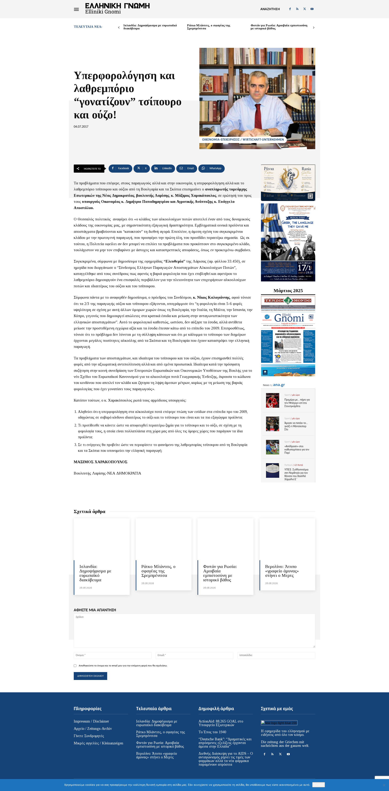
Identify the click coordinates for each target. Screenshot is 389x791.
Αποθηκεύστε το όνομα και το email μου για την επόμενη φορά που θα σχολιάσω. (123, 665)
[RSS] (297, 9)
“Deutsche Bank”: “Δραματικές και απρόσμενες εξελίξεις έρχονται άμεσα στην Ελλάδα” (225, 742)
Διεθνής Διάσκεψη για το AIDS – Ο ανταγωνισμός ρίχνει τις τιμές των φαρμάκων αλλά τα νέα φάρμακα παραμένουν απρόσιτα (226, 758)
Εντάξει (318, 784)
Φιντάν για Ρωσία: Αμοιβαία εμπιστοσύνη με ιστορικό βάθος (279, 27)
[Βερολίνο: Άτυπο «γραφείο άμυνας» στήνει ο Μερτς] (287, 539)
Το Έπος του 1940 (212, 732)
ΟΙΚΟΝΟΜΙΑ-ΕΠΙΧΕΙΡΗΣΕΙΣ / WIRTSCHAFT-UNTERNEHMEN (243, 139)
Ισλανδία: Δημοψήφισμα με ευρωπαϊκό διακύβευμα (150, 27)
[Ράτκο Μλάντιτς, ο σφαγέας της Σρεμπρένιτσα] (164, 539)
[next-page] (313, 27)
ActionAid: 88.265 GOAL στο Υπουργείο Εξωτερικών (221, 723)
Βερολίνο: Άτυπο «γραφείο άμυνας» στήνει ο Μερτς (282, 571)
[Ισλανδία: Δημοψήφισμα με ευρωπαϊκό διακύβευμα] (102, 539)
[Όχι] (384, 785)
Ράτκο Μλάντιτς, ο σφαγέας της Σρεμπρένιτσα (208, 27)
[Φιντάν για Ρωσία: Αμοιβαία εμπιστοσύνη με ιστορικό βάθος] (225, 539)
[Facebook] (290, 9)
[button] (270, 9)
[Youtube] (312, 9)
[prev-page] (118, 27)
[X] (304, 9)
